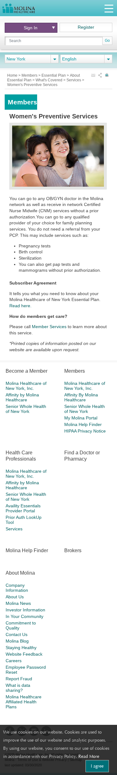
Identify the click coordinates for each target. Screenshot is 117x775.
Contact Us (16, 634)
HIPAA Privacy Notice (85, 430)
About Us (15, 596)
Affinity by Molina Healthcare (22, 397)
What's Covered (49, 80)
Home (12, 75)
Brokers (72, 550)
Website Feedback (24, 654)
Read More (88, 756)
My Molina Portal (80, 417)
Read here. (20, 305)
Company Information (17, 588)
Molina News (18, 603)
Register (86, 27)
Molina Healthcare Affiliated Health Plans (23, 701)
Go (107, 40)
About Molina (20, 573)
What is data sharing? (18, 688)
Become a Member (26, 371)
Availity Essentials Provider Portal (23, 508)
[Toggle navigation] (109, 8)
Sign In (30, 27)
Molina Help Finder (83, 424)
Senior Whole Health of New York (26, 409)
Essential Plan (54, 75)
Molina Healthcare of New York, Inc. (26, 386)
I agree (97, 766)
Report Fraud (19, 678)
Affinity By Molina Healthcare (81, 397)
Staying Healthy (21, 647)
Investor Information (25, 609)
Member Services (49, 326)
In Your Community (24, 616)
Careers (14, 660)
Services (74, 80)
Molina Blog (17, 641)
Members (30, 75)
